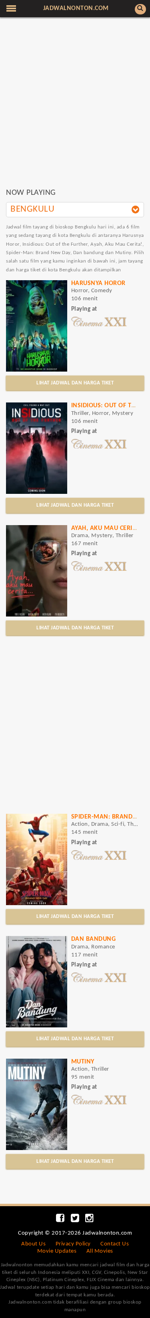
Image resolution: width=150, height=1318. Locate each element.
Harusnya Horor (98, 283)
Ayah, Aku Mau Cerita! (106, 528)
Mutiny (82, 1062)
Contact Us (114, 1244)
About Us (33, 1244)
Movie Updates (57, 1251)
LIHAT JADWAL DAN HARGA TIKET (75, 383)
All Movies (99, 1251)
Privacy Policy (73, 1244)
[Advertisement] (75, 106)
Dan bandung (93, 939)
